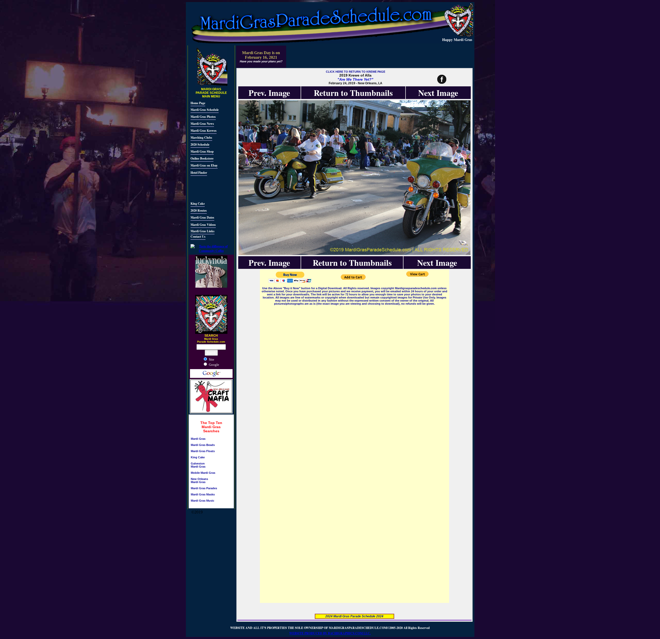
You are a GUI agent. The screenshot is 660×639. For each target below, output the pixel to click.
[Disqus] (354, 370)
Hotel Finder (199, 172)
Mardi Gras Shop (202, 151)
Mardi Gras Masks (203, 494)
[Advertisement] (206, 188)
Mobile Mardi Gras (203, 472)
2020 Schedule (200, 144)
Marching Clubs (201, 137)
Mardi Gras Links (202, 231)
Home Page (198, 103)
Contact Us (198, 236)
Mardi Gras (198, 438)
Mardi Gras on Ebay (204, 165)
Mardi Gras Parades (204, 488)
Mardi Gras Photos (203, 116)
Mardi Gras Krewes (204, 130)
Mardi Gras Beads (203, 444)
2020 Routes (199, 210)
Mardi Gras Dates (202, 217)
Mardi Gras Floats (203, 451)
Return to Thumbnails (353, 93)
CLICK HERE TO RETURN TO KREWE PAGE (355, 71)
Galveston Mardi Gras (198, 465)
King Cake (198, 203)
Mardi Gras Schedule (205, 109)
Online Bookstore (202, 158)
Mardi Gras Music (202, 500)
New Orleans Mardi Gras (199, 480)
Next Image (438, 93)
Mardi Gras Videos (203, 224)
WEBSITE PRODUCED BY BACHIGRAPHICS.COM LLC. (330, 633)
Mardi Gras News (202, 123)
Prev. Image (269, 93)
